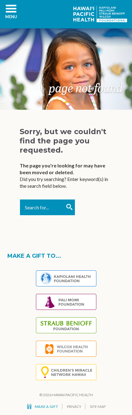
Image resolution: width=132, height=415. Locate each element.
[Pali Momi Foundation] (66, 302)
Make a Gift (46, 406)
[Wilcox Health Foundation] (66, 348)
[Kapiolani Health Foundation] (66, 278)
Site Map (98, 406)
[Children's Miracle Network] (66, 372)
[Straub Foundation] (66, 325)
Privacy (74, 406)
